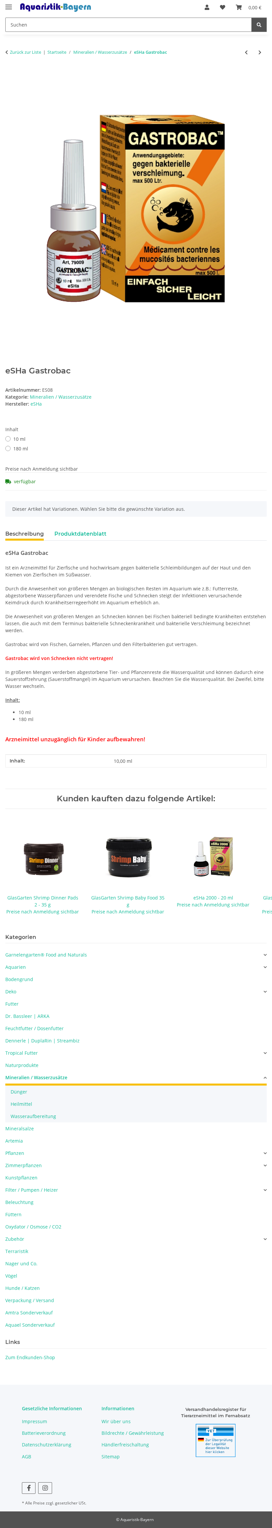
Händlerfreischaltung (125, 1444)
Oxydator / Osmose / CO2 (33, 1227)
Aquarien (15, 967)
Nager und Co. (21, 1263)
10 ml (19, 439)
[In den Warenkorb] (10, 74)
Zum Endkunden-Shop (30, 1357)
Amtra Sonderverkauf (29, 1312)
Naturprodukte (21, 1065)
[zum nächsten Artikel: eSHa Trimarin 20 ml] (260, 52)
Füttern (13, 1214)
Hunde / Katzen (22, 1288)
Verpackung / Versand (29, 1300)
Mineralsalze (19, 1128)
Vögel (11, 1276)
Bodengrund (19, 979)
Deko (10, 991)
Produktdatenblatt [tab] (80, 534)
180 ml (20, 448)
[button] (207, 7)
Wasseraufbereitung (33, 1116)
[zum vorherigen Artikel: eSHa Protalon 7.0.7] (246, 52)
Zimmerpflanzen (23, 1165)
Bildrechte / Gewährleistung (133, 1433)
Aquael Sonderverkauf (30, 1325)
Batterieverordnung (44, 1433)
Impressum (34, 1421)
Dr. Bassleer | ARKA (27, 1016)
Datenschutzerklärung (46, 1444)
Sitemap (111, 1456)
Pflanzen (14, 1153)
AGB (26, 1456)
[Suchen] (259, 25)
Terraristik (16, 1251)
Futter (12, 1004)
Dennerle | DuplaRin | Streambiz (42, 1040)
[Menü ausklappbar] (8, 4)
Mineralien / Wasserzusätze (61, 397)
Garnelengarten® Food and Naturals (46, 955)
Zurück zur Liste (25, 52)
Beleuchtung (19, 1202)
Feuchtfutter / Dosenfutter (34, 1028)
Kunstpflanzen (21, 1177)
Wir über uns (116, 1421)
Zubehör (14, 1239)
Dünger (19, 1092)
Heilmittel (21, 1104)
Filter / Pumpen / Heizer (31, 1190)
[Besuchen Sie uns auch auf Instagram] (45, 1488)
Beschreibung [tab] (24, 534)
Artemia (14, 1141)
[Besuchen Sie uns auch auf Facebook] (28, 1488)
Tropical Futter (21, 1053)
